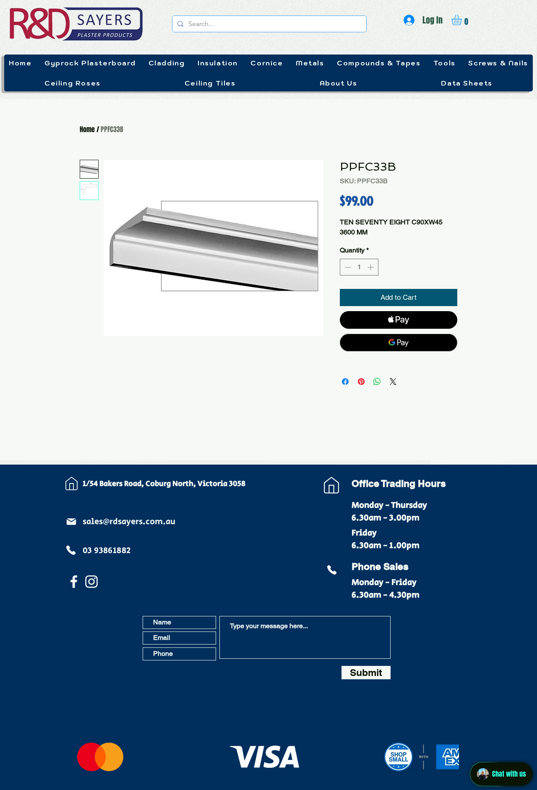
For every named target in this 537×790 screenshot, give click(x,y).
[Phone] (70, 550)
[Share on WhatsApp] (377, 382)
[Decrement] (347, 267)
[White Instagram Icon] (91, 581)
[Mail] (71, 521)
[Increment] (371, 267)
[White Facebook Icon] (73, 581)
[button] (462, 20)
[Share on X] (393, 382)
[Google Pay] (398, 342)
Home (87, 129)
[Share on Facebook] (345, 382)
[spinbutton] (359, 267)
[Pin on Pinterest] (361, 382)
